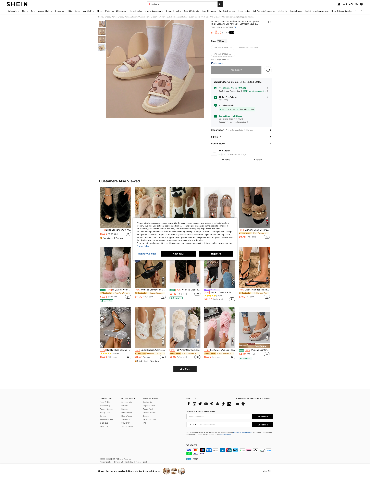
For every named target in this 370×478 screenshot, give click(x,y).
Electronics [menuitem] (282, 11)
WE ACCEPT (191, 445)
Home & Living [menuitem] (136, 11)
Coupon (146, 416)
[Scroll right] (362, 11)
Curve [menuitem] (77, 11)
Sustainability (105, 406)
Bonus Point (148, 409)
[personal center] (339, 4)
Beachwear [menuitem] (60, 11)
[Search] (220, 4)
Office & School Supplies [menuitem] (341, 11)
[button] (356, 4)
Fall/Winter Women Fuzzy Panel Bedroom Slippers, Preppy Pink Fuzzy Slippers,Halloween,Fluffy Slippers (116, 290)
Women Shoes (117, 17)
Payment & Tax (149, 406)
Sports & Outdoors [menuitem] (227, 11)
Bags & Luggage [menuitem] (209, 11)
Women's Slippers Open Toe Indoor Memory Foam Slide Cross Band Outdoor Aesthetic (185, 290)
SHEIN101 (104, 423)
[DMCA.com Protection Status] (195, 459)
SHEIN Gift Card (149, 420)
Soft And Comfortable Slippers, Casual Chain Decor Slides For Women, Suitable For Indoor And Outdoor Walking (220, 292)
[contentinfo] (229, 451)
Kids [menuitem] (70, 11)
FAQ (144, 423)
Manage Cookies (142, 462)
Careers (103, 416)
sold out (236, 70)
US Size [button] (220, 41)
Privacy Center (105, 462)
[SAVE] (268, 70)
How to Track (126, 416)
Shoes (107, 17)
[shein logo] (17, 4)
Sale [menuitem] (33, 11)
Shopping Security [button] (226, 105)
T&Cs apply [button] (223, 100)
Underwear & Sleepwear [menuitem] (116, 11)
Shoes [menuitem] (99, 11)
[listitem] (115, 214)
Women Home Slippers (148, 17)
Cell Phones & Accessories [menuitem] (264, 11)
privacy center (225, 435)
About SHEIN (105, 402)
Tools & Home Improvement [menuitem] (317, 11)
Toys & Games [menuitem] (296, 11)
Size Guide (125, 420)
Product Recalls (149, 413)
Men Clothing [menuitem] (88, 11)
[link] (344, 4)
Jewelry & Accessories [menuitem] (154, 11)
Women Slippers (131, 17)
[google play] (243, 405)
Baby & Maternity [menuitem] (191, 11)
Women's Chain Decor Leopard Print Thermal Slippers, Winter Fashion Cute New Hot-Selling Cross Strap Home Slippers (254, 230)
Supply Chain (105, 413)
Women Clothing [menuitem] (45, 11)
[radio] (223, 47)
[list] (209, 404)
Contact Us (147, 402)
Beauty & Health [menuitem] (173, 11)
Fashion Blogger (106, 409)
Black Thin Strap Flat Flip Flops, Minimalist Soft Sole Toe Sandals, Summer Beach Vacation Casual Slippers (254, 290)
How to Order (126, 413)
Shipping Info (126, 402)
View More (185, 369)
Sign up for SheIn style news (200, 411)
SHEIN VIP (125, 423)
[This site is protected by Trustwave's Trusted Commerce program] (188, 459)
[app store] (238, 405)
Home (100, 17)
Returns (124, 406)
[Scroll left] (358, 11)
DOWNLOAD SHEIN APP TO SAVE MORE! (253, 398)
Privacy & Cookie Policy (242, 433)
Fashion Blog (105, 426)
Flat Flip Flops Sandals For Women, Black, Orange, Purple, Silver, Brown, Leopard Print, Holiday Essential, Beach (116, 350)
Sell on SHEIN (127, 426)
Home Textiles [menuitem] (244, 11)
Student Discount (106, 420)
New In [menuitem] (25, 11)
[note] (112, 238)
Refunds (124, 409)
